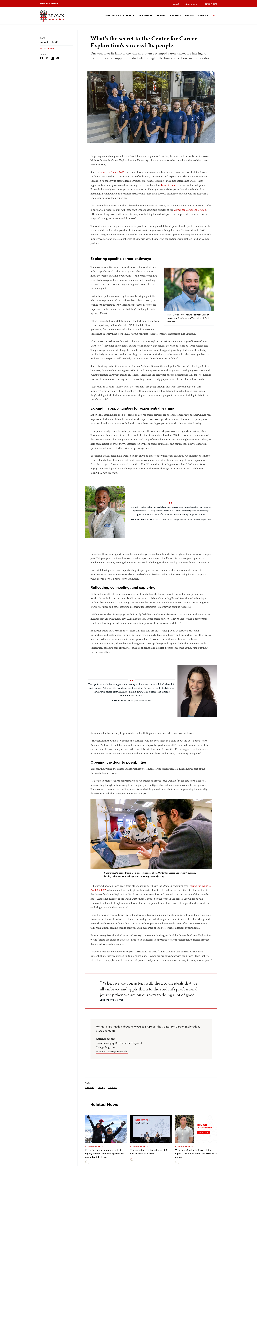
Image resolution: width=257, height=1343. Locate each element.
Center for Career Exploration (190, 210)
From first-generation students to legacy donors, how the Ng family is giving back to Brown (104, 1153)
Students (112, 1087)
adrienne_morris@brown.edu (112, 1051)
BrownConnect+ (170, 185)
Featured (89, 1087)
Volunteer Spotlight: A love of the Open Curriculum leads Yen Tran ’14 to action (196, 1153)
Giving (101, 1087)
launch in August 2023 (112, 172)
